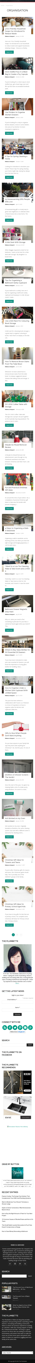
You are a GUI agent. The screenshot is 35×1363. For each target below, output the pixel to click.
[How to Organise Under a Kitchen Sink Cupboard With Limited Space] (17, 684)
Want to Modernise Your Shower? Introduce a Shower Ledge (15, 1203)
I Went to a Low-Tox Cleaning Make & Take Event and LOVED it (17, 568)
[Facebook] (10, 1264)
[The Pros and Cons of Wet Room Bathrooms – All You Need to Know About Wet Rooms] (6, 1289)
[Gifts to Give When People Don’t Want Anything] (17, 727)
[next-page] (21, 934)
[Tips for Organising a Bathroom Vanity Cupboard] (17, 274)
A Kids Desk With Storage (15, 242)
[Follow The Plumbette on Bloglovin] (17, 1032)
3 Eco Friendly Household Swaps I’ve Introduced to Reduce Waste (15, 31)
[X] (25, 1264)
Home (2, 5)
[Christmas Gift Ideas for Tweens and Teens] (17, 852)
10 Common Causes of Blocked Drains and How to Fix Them (17, 1220)
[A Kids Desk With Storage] (17, 234)
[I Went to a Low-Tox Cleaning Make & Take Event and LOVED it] (17, 563)
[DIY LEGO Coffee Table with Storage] (17, 398)
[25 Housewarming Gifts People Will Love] (17, 192)
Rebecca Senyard (9, 36)
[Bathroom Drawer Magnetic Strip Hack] (17, 603)
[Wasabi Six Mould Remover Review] (17, 439)
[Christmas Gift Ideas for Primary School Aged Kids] (17, 896)
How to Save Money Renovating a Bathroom (15, 1231)
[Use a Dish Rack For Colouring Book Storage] (17, 315)
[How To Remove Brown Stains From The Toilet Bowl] (17, 355)
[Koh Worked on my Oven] (17, 809)
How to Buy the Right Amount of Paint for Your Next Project (17, 1214)
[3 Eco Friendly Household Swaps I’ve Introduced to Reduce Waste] (17, 25)
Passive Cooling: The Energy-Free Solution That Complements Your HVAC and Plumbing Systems (16, 1197)
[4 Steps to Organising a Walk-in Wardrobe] (17, 522)
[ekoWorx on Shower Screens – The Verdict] (17, 768)
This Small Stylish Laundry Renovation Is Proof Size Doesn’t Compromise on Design (17, 1226)
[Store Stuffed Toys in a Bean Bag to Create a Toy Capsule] (17, 66)
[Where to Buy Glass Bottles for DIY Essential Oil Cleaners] (17, 644)
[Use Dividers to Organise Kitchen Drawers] (17, 106)
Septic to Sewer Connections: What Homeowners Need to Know (16, 1208)
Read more (9, 52)
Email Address (12, 999)
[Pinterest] (20, 1264)
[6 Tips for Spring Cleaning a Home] (17, 149)
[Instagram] (15, 1264)
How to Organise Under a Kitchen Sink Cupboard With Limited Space (16, 690)
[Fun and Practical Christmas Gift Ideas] (17, 482)
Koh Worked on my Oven (15, 818)
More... (17, 983)
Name (17, 1007)
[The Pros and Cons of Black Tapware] (6, 1296)
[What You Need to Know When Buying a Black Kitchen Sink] (6, 1307)
